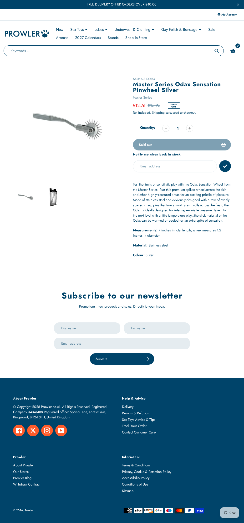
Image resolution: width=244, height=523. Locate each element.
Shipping (158, 112)
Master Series (142, 97)
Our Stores (21, 471)
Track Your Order (134, 425)
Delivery (127, 406)
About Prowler (23, 465)
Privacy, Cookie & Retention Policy (146, 471)
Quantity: (147, 127)
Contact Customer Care (139, 432)
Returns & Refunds (135, 413)
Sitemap (127, 490)
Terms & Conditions (136, 465)
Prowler (29, 510)
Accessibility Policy (135, 477)
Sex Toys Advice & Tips (138, 419)
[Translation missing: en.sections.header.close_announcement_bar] (238, 4)
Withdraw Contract (26, 484)
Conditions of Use (135, 484)
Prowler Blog (22, 477)
